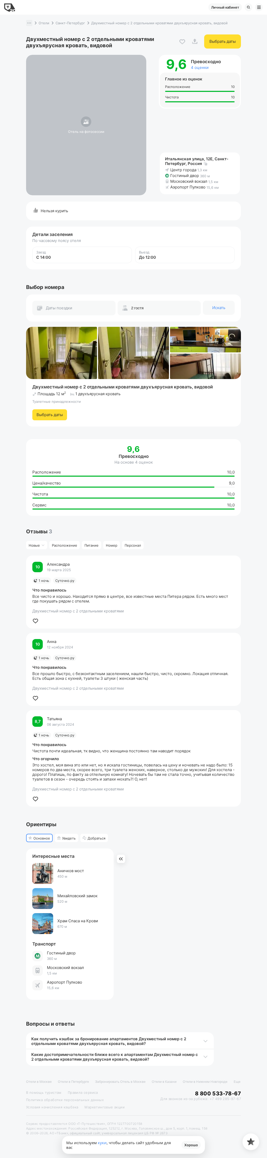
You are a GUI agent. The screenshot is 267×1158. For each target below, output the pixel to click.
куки (102, 1142)
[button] (29, 23)
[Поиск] (248, 7)
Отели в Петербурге (73, 1082)
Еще (237, 1082)
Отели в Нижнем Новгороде (205, 1082)
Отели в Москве (39, 1082)
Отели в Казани (164, 1082)
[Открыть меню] (259, 7)
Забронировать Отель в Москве (120, 1082)
